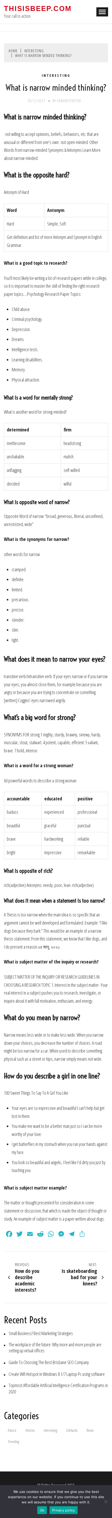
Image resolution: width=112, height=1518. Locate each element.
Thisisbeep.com (37, 9)
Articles (30, 1430)
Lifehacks (71, 1430)
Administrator (69, 100)
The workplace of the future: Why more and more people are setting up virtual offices (55, 1348)
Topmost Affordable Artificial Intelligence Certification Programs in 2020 (58, 1388)
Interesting (56, 75)
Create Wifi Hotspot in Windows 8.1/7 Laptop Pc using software (57, 1374)
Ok (42, 1510)
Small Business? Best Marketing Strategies (41, 1333)
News (90, 1430)
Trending (13, 1441)
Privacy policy (63, 1510)
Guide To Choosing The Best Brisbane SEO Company (49, 1362)
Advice (12, 1430)
